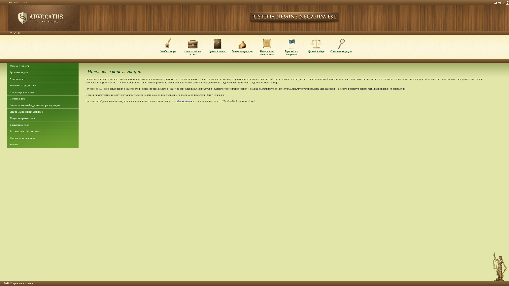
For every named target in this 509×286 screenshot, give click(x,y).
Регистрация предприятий (23, 85)
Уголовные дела (18, 79)
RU (10, 33)
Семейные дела (17, 98)
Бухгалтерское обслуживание (24, 131)
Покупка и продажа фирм (23, 118)
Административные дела (22, 92)
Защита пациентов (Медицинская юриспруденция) (35, 105)
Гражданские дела (19, 72)
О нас (24, 2)
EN (15, 33)
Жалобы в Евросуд (19, 66)
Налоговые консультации (22, 138)
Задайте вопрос (184, 101)
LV (19, 33)
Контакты (13, 2)
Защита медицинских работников (26, 111)
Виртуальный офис (19, 125)
